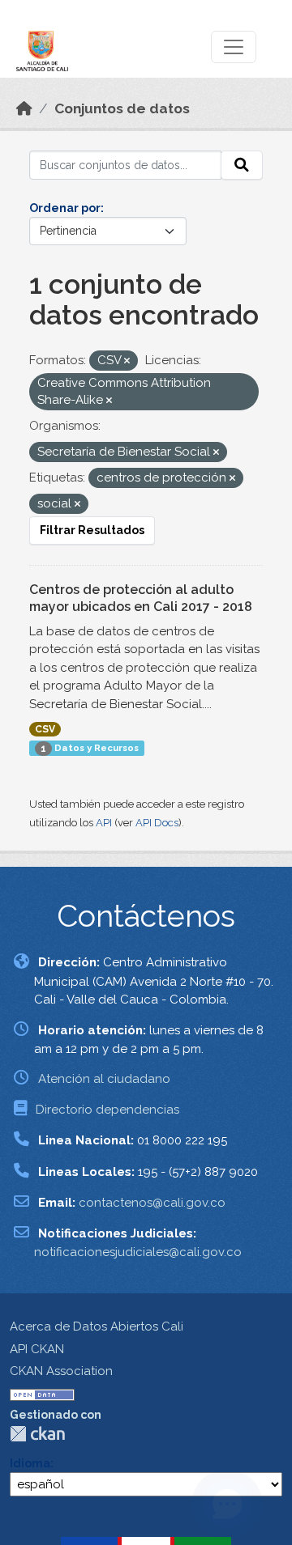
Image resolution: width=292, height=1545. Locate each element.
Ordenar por (65, 208)
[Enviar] (242, 165)
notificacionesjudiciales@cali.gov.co (138, 1252)
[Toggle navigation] (233, 47)
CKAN (37, 1433)
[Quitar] (127, 361)
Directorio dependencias (107, 1109)
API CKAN (37, 1349)
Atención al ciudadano (104, 1079)
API (104, 823)
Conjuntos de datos (122, 108)
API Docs (156, 823)
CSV (45, 729)
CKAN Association (61, 1371)
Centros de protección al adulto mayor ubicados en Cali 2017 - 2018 (140, 598)
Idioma (30, 1463)
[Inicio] (24, 108)
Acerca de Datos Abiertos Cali (96, 1326)
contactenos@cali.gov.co (152, 1202)
